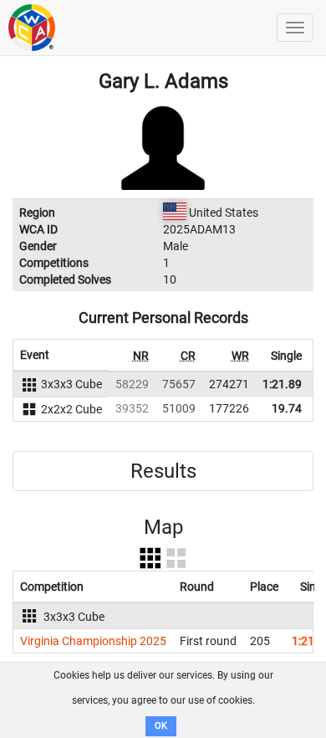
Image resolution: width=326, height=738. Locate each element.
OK (161, 725)
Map (163, 527)
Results (163, 471)
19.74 (287, 408)
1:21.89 (282, 384)
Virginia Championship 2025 (93, 641)
